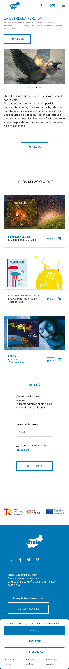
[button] (17, 39)
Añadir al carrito (59, 238)
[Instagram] (11, 560)
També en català (15, 302)
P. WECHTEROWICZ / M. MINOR (22, 240)
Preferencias (34, 651)
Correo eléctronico (28, 425)
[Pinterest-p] (37, 560)
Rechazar (34, 641)
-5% (10, 362)
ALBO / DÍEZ (14, 359)
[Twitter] (29, 560)
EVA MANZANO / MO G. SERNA (22, 299)
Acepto (34, 630)
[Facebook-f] (20, 560)
